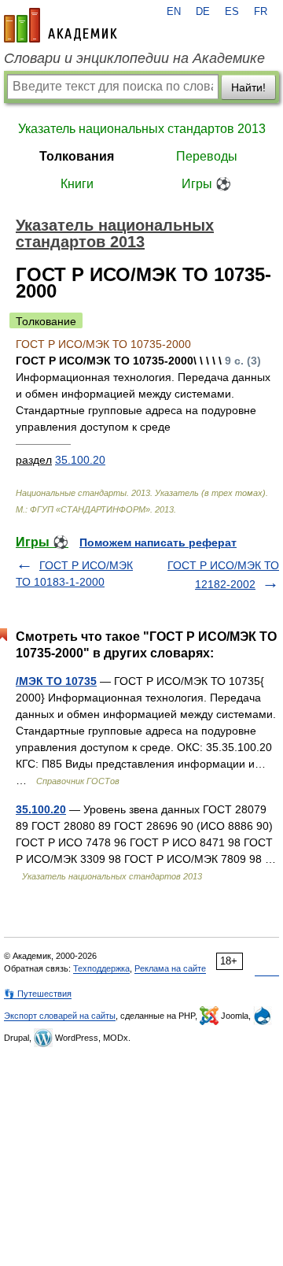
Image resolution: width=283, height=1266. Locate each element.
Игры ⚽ (206, 184)
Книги (77, 184)
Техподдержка (101, 968)
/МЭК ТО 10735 (56, 681)
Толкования (76, 156)
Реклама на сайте (170, 968)
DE (203, 11)
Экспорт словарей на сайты (60, 1015)
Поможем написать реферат (158, 542)
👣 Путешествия (38, 993)
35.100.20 (80, 459)
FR (260, 11)
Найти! (248, 87)
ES (232, 11)
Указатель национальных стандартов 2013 (142, 128)
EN (174, 11)
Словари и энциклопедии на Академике (134, 58)
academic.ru (60, 25)
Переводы (206, 156)
